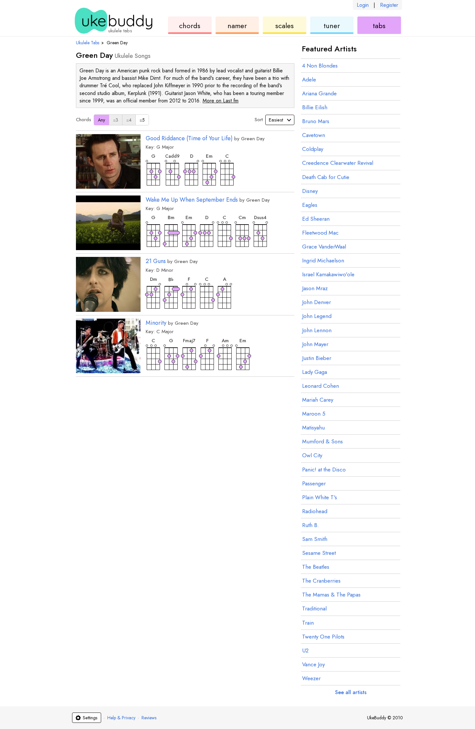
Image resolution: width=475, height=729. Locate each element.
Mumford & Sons (322, 441)
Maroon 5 (313, 413)
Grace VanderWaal (324, 246)
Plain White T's (319, 497)
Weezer (311, 678)
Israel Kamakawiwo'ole (328, 274)
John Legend (317, 316)
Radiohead (314, 511)
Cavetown (313, 135)
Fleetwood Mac (320, 233)
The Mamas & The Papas (331, 594)
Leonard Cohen (320, 386)
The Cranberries (321, 581)
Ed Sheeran (316, 219)
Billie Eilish (314, 107)
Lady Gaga (314, 372)
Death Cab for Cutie (325, 177)
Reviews (149, 717)
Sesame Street (319, 553)
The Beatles (315, 567)
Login (363, 5)
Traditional (314, 608)
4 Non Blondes (320, 65)
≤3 (115, 120)
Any (101, 120)
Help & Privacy (121, 717)
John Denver (316, 302)
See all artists (350, 692)
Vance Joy (313, 664)
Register (389, 5)
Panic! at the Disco (324, 469)
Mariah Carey (317, 400)
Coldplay (312, 149)
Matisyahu (313, 427)
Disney (310, 191)
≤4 (129, 120)
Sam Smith (314, 539)
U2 (305, 650)
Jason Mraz (315, 288)
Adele (309, 79)
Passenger (314, 483)
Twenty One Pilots (323, 636)
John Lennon (317, 330)
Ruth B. (310, 525)
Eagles (309, 205)
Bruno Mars (315, 121)
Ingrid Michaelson (323, 260)
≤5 (142, 120)
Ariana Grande (319, 93)
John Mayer (315, 344)
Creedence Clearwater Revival (337, 163)
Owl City (312, 455)
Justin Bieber (316, 358)
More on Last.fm (220, 100)
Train (308, 623)
